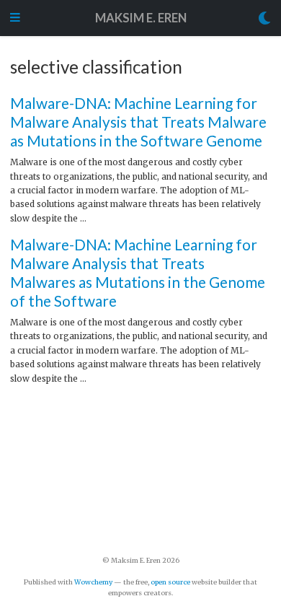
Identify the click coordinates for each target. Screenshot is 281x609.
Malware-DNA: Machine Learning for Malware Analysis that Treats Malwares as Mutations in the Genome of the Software (137, 272)
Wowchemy (93, 582)
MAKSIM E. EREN (141, 18)
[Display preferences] (264, 18)
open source (170, 582)
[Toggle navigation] (15, 18)
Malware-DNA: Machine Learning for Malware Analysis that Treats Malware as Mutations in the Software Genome (138, 121)
